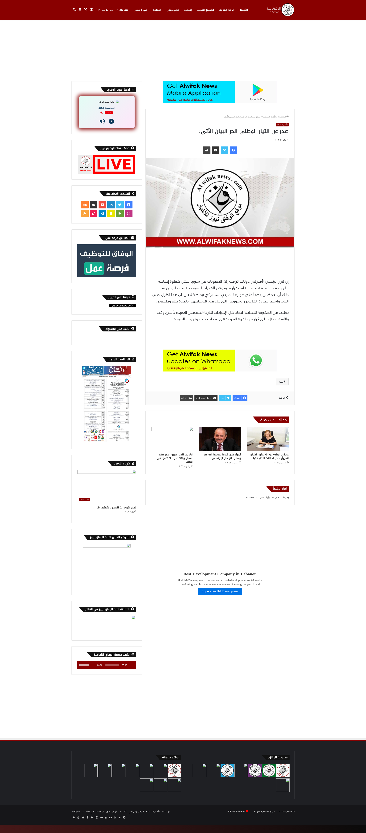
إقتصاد (188, 9)
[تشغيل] (131, 665)
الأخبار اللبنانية (226, 9)
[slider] (84, 664)
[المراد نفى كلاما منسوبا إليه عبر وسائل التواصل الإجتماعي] (220, 439)
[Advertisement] (183, 49)
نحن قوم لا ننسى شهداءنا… (114, 507)
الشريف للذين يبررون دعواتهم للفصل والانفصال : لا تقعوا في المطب (175, 458)
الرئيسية (244, 9)
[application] (106, 665)
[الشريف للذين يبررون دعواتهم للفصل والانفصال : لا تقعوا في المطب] (172, 439)
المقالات (156, 9)
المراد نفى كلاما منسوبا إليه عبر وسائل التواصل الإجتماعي (222, 456)
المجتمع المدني (205, 9)
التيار (281, 381)
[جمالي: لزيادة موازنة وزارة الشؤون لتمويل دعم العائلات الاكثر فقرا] (268, 439)
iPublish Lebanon (236, 811)
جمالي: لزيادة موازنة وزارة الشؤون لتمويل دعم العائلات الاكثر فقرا (269, 456)
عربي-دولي (173, 9)
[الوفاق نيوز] (280, 10)
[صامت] (93, 665)
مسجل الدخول (267, 497)
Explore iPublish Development (219, 591)
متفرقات (123, 9)
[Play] (111, 121)
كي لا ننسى (140, 9)
